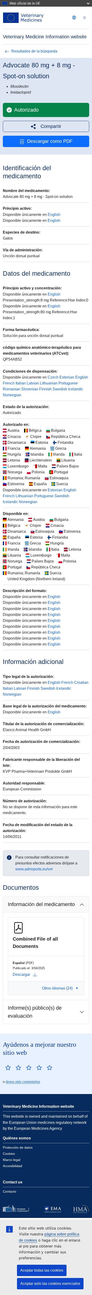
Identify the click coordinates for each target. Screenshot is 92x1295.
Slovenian (29, 389)
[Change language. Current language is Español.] (74, 17)
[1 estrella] (8, 1067)
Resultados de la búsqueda (34, 51)
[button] (46, 126)
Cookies (9, 1153)
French (9, 383)
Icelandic (75, 389)
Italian (21, 383)
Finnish (45, 389)
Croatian (81, 682)
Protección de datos (18, 1147)
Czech (53, 377)
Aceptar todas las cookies (41, 1270)
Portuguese (68, 383)
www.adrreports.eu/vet (34, 869)
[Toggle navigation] (84, 17)
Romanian (11, 389)
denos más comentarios (23, 1082)
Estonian (66, 377)
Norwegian (12, 395)
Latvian (33, 383)
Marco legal (11, 1160)
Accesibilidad (12, 1166)
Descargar (21, 974)
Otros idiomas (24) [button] (57, 988)
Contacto (9, 1191)
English (54, 215)
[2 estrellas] (13, 1067)
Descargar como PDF (49, 141)
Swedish (60, 389)
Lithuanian (49, 383)
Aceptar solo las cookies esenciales (50, 1284)
